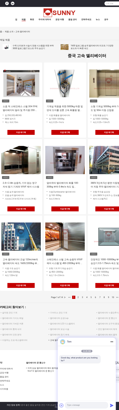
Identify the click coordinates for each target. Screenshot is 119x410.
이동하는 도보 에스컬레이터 (14, 340)
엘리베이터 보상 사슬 (59, 329)
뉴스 (98, 19)
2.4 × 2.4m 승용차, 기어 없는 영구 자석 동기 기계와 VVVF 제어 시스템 (21, 185)
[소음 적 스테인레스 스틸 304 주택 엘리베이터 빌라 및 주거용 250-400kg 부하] (21, 83)
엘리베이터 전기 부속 (59, 334)
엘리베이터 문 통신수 (107, 318)
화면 (32, 19)
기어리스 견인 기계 (58, 312)
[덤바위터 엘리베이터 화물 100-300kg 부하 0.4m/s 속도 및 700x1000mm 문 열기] (65, 160)
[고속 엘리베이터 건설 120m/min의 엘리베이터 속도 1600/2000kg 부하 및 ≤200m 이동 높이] (21, 236)
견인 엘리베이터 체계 (107, 329)
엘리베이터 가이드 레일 (12, 318)
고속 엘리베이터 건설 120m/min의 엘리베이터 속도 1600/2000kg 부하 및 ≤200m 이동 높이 (21, 261)
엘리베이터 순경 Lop (59, 318)
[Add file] (61, 405)
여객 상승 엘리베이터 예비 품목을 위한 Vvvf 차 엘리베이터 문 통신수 (45, 369)
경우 (106, 19)
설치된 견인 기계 (9, 312)
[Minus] (111, 341)
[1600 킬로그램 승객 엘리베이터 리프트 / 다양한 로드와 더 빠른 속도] (64, 47)
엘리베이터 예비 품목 (107, 334)
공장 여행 (59, 19)
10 (113, 297)
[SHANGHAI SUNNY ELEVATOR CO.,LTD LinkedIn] (12, 3)
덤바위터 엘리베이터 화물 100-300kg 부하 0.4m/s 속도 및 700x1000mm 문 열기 (63, 185)
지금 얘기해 (21, 132)
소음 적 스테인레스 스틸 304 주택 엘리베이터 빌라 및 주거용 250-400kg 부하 (20, 108)
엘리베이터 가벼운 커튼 (12, 323)
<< (69, 297)
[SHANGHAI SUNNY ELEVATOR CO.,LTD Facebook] (7, 3)
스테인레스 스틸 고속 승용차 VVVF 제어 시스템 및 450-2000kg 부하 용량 (65, 261)
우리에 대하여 (44, 19)
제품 (24, 19)
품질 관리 (72, 19)
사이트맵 (4, 389)
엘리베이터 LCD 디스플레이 (62, 323)
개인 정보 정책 (13, 405)
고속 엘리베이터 (57, 340)
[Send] (111, 405)
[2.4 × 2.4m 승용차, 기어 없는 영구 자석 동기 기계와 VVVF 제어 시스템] (21, 160)
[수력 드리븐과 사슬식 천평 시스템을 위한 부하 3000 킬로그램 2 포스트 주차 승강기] (6, 47)
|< (65, 297)
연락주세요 (86, 19)
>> (117, 297)
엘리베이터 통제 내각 (11, 329)
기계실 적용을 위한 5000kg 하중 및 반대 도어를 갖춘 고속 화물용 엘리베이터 (65, 108)
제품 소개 (9, 31)
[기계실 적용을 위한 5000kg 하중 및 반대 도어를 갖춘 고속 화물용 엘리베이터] (65, 83)
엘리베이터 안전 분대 (11, 334)
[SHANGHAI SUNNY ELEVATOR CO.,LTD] (59, 12)
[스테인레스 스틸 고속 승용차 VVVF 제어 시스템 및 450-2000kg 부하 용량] (65, 236)
